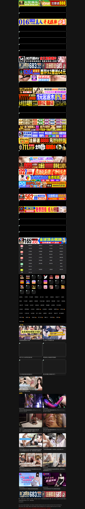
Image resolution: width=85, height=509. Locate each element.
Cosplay (50, 248)
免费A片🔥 (28, 317)
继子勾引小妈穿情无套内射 (25, 357)
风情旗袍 (30, 260)
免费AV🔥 (58, 317)
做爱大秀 (50, 313)
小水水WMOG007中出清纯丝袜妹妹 (51, 488)
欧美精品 (51, 245)
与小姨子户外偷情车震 (48, 340)
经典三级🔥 (21, 317)
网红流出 (51, 254)
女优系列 (40, 257)
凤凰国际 (36, 301)
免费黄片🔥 (56, 309)
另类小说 (30, 272)
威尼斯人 (21, 297)
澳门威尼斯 (61, 313)
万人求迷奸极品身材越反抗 (25, 374)
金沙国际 (32, 313)
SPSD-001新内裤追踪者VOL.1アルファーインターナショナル (54, 430)
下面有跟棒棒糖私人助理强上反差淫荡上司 (53, 449)
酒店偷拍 (63, 301)
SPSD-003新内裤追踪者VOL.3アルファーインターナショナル (30, 410)
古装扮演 (30, 257)
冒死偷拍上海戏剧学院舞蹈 (49, 357)
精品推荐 (30, 245)
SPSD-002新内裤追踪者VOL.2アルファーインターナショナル (54, 410)
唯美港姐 (51, 251)
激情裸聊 (50, 309)
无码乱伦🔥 (62, 309)
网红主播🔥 (21, 321)
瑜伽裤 (51, 260)
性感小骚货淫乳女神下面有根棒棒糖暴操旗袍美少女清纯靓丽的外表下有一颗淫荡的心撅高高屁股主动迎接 (30, 451)
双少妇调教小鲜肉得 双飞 (49, 374)
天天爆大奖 (27, 313)
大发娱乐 (21, 309)
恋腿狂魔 (61, 257)
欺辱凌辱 (30, 254)
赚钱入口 (46, 317)
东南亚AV (61, 251)
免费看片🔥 (38, 309)
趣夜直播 (42, 305)
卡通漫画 (30, 263)
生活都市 (30, 269)
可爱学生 (51, 257)
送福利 (62, 297)
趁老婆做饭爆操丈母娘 (24, 340)
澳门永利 (42, 297)
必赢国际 (31, 301)
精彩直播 (53, 301)
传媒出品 (30, 266)
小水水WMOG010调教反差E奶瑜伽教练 (28, 488)
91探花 (40, 254)
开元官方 (21, 313)
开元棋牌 (31, 297)
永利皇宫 (32, 309)
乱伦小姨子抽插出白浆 (24, 391)
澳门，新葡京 (39, 313)
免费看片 (45, 313)
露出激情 (40, 263)
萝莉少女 (61, 245)
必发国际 (53, 305)
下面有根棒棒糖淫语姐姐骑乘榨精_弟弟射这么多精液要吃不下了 (54, 469)
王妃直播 (26, 305)
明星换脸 (40, 260)
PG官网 (26, 297)
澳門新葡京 (27, 309)
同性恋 (61, 266)
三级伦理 (30, 248)
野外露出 (61, 254)
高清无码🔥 (52, 317)
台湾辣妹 (30, 251)
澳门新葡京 (59, 305)
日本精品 (40, 248)
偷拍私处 (37, 305)
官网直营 (36, 297)
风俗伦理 (61, 269)
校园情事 (40, 269)
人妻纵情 (51, 269)
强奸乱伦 (40, 245)
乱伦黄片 (32, 305)
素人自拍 (61, 248)
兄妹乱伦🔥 (34, 317)
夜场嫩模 (48, 305)
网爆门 (61, 263)
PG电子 (46, 297)
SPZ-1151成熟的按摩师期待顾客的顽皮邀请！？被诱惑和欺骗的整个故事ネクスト (29, 430)
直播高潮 (48, 301)
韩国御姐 (40, 251)
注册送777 (57, 297)
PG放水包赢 (42, 301)
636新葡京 (45, 309)
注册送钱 (52, 297)
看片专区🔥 (40, 317)
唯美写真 (51, 263)
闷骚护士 (61, 260)
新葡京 (20, 301)
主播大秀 (21, 305)
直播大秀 (55, 313)
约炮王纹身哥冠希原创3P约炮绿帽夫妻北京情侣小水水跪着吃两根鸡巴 (30, 469)
